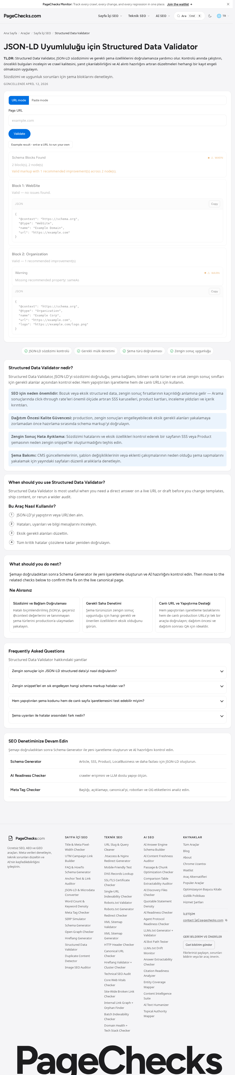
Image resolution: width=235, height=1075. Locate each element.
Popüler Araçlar (193, 883)
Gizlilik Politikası (194, 896)
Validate (19, 134)
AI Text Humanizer (156, 1005)
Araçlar (25, 33)
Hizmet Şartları (193, 902)
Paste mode (40, 100)
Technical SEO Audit (117, 974)
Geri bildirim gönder (199, 944)
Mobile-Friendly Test (118, 867)
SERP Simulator (75, 919)
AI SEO (161, 16)
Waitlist (188, 870)
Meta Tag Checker (77, 912)
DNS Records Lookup (118, 874)
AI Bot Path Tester (156, 942)
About (187, 857)
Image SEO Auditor (78, 967)
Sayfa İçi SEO (108, 16)
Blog (186, 851)
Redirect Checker (115, 915)
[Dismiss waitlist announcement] (228, 4)
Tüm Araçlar (191, 844)
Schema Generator (78, 925)
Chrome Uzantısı (194, 864)
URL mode (19, 100)
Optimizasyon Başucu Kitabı (202, 889)
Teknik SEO (137, 16)
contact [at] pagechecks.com (203, 920)
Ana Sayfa (10, 33)
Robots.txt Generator (119, 909)
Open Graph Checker (79, 932)
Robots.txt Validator (118, 903)
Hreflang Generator (78, 938)
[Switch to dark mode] (210, 16)
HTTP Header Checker (119, 945)
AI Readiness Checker (158, 912)
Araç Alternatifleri (195, 877)
